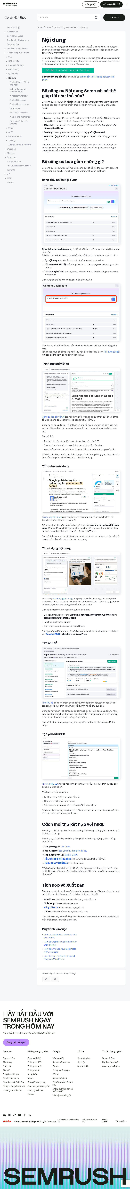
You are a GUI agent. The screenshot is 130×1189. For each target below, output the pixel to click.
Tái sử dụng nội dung (62, 598)
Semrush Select (60, 1078)
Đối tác (56, 1074)
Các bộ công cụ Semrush (18, 53)
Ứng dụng (11, 149)
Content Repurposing (19, 104)
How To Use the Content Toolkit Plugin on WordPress (59, 957)
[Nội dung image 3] (81, 412)
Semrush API (83, 1066)
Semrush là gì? (13, 28)
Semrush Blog (108, 1058)
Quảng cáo (13, 74)
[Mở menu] (127, 4)
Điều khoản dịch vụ (89, 1121)
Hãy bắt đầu (12, 32)
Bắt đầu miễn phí (111, 4)
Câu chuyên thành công (13, 1082)
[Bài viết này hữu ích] (46, 979)
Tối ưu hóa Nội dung (52, 517)
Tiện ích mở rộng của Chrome (19, 122)
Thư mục (12, 141)
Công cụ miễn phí (35, 1090)
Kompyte (11, 170)
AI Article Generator (19, 96)
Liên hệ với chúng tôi (62, 1095)
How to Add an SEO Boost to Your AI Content (60, 936)
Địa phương (13, 70)
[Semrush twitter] (29, 1114)
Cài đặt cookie (104, 1121)
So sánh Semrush (11, 1078)
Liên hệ (10, 183)
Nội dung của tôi (112, 352)
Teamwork (12, 157)
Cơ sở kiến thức (15, 17)
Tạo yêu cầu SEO (50, 784)
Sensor (31, 1094)
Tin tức (56, 1066)
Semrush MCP (34, 1058)
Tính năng (7, 1062)
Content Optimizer (18, 100)
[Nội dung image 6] (81, 697)
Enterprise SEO (34, 1062)
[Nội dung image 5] (81, 593)
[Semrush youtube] (19, 1114)
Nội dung (12, 78)
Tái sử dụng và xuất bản (56, 863)
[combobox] (64, 17)
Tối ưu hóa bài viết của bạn (58, 859)
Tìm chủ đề (47, 703)
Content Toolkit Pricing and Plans (20, 83)
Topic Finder (15, 109)
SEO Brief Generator (19, 113)
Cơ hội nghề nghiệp (61, 1070)
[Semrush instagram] (9, 1114)
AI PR (10, 132)
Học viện (81, 1062)
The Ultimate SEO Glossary (19, 166)
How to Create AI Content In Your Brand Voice (60, 943)
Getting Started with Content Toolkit (18, 90)
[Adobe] (7, 1121)
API (8, 174)
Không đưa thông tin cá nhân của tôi (63, 1090)
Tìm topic (65, 847)
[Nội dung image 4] (81, 512)
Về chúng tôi (58, 1058)
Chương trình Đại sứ (111, 1066)
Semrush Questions (61, 1062)
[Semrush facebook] (24, 1114)
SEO (10, 57)
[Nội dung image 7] (81, 779)
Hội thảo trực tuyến (110, 1062)
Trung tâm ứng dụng (36, 1082)
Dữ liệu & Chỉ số (14, 162)
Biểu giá (6, 1070)
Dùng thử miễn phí (16, 1042)
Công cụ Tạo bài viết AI (53, 417)
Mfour (30, 1078)
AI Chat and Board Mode (20, 117)
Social (11, 128)
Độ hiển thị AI (14, 61)
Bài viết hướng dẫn (15, 36)
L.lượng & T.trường (16, 65)
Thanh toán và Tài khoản (18, 49)
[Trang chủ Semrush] (9, 4)
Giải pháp (7, 1066)
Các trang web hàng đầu (38, 1086)
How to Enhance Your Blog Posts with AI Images (60, 950)
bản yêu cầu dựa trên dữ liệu (73, 851)
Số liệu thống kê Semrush (14, 1086)
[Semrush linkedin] (4, 1114)
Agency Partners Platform (19, 145)
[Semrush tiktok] (14, 1114)
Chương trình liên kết (12, 1090)
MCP (9, 178)
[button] (55, 979)
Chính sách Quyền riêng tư (68, 1121)
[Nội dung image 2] (81, 340)
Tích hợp (11, 153)
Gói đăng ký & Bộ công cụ (18, 40)
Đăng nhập (90, 4)
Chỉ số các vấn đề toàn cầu (63, 1083)
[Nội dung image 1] (81, 244)
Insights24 (32, 1074)
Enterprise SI (33, 1070)
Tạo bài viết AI (71, 855)
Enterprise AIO (34, 1066)
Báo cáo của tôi (15, 136)
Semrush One (13, 44)
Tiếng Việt (120, 1121)
